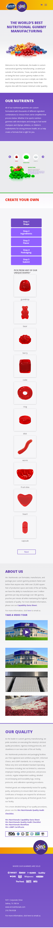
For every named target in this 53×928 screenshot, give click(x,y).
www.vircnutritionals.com (15, 907)
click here (27, 915)
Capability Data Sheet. (27, 605)
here (29, 610)
